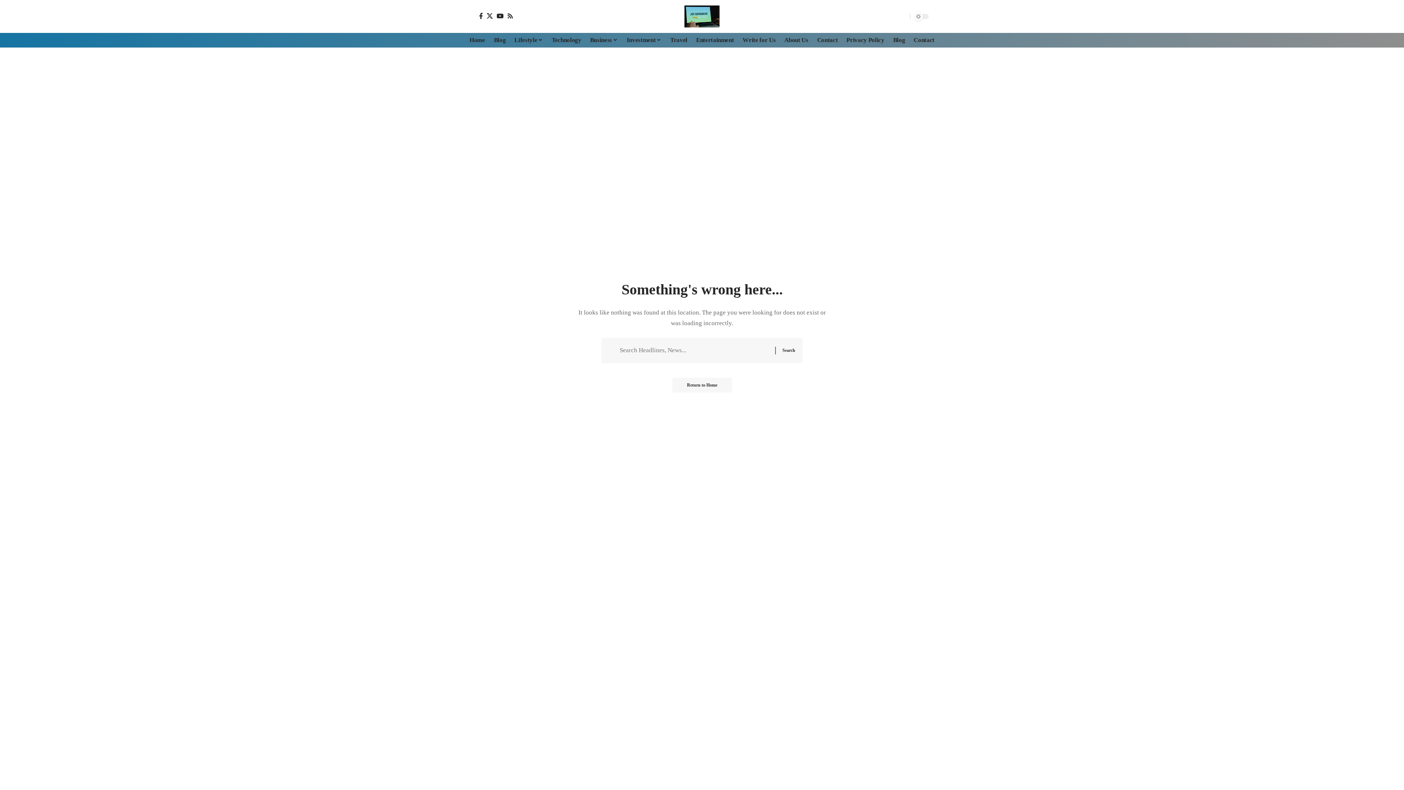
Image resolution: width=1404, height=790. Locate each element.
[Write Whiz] (702, 16)
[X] (490, 16)
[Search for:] (694, 350)
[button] (902, 16)
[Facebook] (481, 16)
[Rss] (510, 16)
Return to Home (702, 385)
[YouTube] (500, 16)
